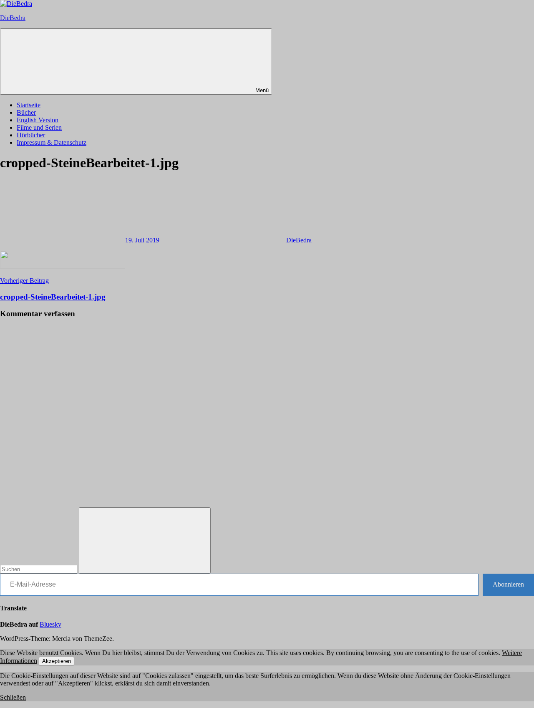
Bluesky (50, 624)
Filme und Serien (39, 127)
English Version (37, 119)
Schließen (13, 697)
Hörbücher (31, 135)
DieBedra (12, 17)
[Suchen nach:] (39, 568)
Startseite (28, 104)
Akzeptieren (56, 661)
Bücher (26, 112)
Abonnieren (508, 584)
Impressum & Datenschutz (51, 142)
